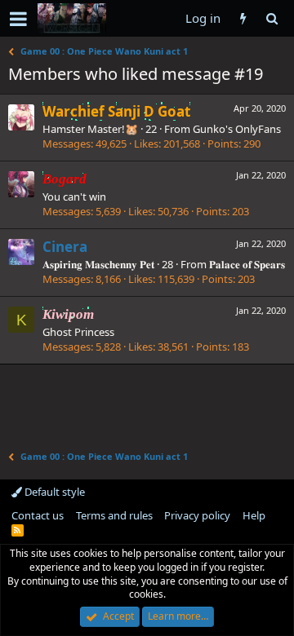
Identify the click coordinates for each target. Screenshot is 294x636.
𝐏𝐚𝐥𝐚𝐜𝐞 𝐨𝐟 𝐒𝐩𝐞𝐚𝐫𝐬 (247, 264)
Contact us (37, 515)
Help (254, 515)
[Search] (271, 18)
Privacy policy (197, 515)
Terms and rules (114, 515)
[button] (18, 18)
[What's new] (243, 18)
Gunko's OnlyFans (237, 128)
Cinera (64, 246)
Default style (53, 491)
